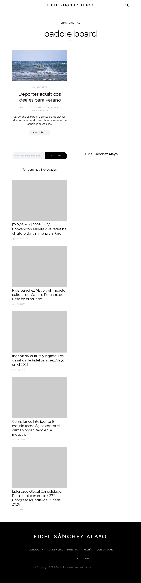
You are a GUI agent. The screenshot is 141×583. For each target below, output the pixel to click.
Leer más (38, 132)
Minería (72, 549)
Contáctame (105, 549)
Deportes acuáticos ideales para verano (39, 97)
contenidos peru (85, 201)
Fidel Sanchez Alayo (87, 189)
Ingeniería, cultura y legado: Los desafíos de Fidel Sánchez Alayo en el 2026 (38, 360)
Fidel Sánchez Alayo (70, 5)
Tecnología (35, 549)
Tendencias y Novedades (40, 169)
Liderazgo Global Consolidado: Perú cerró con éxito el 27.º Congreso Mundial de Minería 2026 (37, 497)
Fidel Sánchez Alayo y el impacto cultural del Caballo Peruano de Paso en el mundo (38, 294)
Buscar (56, 155)
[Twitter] (58, 558)
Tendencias (39, 87)
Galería (87, 549)
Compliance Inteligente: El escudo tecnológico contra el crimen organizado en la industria (35, 428)
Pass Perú (108, 197)
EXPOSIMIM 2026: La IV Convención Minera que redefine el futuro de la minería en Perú (39, 229)
